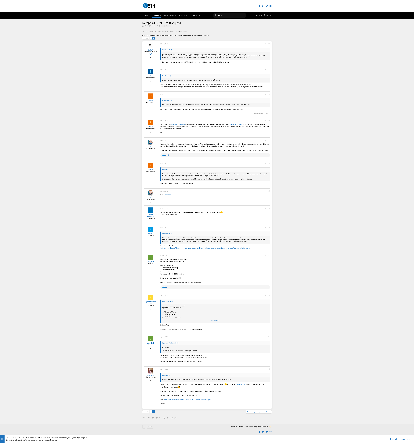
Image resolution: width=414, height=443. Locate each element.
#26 (269, 163)
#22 (269, 69)
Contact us (233, 426)
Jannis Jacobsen (150, 216)
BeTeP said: (165, 76)
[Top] (267, 426)
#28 (269, 208)
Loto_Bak (150, 262)
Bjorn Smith (150, 375)
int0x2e (150, 76)
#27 (269, 191)
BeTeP (146, 26)
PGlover (150, 100)
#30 (269, 255)
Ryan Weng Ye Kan (150, 303)
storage (168, 26)
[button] (160, 15)
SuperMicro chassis (178, 124)
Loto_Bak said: (166, 302)
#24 (269, 120)
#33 (269, 369)
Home (264, 426)
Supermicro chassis (235, 124)
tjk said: (164, 169)
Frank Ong (150, 234)
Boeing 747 (241, 384)
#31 (269, 295)
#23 (269, 94)
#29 (269, 227)
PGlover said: (166, 100)
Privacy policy (253, 426)
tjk (150, 147)
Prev (146, 38)
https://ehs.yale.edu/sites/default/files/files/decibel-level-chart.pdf (187, 400)
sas (163, 26)
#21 (269, 43)
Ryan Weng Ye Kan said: (169, 343)
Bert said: (165, 375)
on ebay (168, 195)
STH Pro (149, 426)
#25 (269, 140)
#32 (269, 337)
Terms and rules (243, 426)
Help (259, 426)
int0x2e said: (166, 50)
